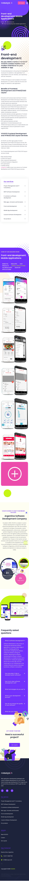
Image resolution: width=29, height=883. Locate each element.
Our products (7, 219)
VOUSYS (13, 869)
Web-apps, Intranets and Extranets (13, 202)
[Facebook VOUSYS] (2, 790)
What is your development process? (13, 696)
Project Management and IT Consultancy (11, 186)
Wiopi (7, 874)
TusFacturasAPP (3, 874)
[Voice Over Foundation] (24, 563)
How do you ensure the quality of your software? (14, 704)
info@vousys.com (7, 860)
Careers (3, 837)
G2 (1, 863)
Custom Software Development (12, 214)
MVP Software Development (12, 192)
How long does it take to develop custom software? (13, 674)
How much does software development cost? (12, 682)
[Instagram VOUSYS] (12, 790)
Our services (4, 797)
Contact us (3, 167)
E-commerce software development (10, 197)
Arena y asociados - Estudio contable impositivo (15, 874)
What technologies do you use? (14, 689)
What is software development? (14, 640)
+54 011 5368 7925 (8, 856)
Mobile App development (10, 210)
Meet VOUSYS (4, 834)
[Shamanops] (19, 573)
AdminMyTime (8, 875)
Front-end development (10, 206)
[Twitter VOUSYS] (7, 790)
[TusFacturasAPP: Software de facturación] (9, 567)
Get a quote (21, 3)
